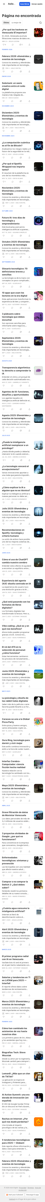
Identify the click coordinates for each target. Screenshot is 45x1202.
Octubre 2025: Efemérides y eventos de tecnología (16, 243)
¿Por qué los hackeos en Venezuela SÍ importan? (14, 31)
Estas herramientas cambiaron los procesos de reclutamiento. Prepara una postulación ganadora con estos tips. (15, 657)
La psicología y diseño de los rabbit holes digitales (15, 699)
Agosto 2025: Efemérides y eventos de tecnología (16, 417)
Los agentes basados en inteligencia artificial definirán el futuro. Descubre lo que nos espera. (16, 399)
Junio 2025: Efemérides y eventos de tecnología (15, 672)
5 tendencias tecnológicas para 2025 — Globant (16, 1141)
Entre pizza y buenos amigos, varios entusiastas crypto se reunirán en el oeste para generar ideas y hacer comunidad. (16, 726)
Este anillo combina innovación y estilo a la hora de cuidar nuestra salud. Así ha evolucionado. (16, 747)
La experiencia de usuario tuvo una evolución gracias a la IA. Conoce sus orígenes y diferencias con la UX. (15, 588)
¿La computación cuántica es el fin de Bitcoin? (16, 144)
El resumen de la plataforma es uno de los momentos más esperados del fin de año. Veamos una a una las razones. (16, 174)
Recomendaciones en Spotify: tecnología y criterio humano (13, 533)
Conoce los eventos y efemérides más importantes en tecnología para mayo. (16, 792)
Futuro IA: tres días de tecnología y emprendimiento (13, 220)
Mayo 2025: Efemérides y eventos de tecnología (15, 787)
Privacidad (22, 1188)
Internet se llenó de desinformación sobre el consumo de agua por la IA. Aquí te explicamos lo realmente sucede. (16, 915)
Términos (30, 1188)
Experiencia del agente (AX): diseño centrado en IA (16, 582)
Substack (12, 1199)
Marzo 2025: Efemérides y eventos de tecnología (16, 1003)
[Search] (40, 22)
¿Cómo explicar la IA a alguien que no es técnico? (16, 489)
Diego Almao (13, 98)
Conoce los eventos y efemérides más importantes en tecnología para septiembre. (16, 348)
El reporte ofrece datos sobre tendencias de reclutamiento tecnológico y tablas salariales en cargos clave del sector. (16, 987)
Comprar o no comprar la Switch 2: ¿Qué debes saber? (15, 884)
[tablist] (12, 22)
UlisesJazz (17, 283)
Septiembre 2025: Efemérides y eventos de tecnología (15, 341)
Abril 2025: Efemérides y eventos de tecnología (15, 931)
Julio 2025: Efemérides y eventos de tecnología (15, 510)
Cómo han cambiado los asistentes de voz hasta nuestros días (14, 1031)
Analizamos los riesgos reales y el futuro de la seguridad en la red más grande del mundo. (16, 150)
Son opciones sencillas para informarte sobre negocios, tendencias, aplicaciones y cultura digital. (16, 324)
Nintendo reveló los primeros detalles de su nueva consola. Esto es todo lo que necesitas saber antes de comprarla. (14, 892)
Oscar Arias (17, 848)
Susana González (20, 232)
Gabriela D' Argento (21, 382)
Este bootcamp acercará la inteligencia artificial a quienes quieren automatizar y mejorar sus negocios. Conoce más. (15, 228)
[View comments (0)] (12, 44)
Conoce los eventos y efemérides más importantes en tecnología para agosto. (16, 422)
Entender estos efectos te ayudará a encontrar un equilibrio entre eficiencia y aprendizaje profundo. (16, 567)
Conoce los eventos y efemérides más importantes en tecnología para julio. (16, 516)
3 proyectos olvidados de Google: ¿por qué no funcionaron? (15, 836)
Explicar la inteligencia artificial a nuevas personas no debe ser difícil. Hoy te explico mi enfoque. (16, 494)
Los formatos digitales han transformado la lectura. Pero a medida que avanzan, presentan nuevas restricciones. (16, 612)
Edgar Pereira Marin (20, 776)
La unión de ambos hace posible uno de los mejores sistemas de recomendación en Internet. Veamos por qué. (16, 540)
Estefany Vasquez (20, 304)
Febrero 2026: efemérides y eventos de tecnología (16, 57)
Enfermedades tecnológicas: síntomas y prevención (15, 860)
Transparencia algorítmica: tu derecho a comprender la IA (16, 370)
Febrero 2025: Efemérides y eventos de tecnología (16, 1162)
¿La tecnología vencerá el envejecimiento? (15, 468)
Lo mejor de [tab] (16, 22)
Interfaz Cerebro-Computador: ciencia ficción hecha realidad (13, 764)
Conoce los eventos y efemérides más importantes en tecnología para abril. (16, 936)
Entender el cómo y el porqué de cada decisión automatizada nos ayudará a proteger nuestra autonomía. (16, 378)
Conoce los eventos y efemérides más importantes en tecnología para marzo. (16, 1008)
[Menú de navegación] (4, 3)
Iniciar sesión (37, 4)
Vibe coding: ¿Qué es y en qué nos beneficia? (15, 627)
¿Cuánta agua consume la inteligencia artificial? (15, 909)
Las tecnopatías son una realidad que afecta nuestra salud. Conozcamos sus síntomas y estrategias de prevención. (16, 868)
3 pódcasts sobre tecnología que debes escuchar (13, 317)
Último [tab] (6, 22)
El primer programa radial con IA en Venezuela (15, 957)
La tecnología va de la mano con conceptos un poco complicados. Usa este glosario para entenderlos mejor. (16, 279)
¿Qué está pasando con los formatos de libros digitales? (16, 605)
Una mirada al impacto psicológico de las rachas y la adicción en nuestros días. (14, 1126)
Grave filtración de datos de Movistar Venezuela (15, 814)
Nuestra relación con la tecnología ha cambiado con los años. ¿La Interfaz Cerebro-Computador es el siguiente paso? (15, 771)
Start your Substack (15, 1195)
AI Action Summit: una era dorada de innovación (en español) (16, 1097)
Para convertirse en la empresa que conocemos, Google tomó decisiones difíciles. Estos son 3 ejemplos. (15, 843)
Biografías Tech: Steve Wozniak (14, 1054)
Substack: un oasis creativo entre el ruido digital (13, 86)
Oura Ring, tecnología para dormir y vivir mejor (16, 741)
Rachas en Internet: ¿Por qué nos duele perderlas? (15, 1120)
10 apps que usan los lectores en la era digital (14, 294)
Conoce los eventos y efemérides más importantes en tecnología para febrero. (16, 63)
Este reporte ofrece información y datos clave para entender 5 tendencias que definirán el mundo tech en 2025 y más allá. (16, 1147)
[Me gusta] (3, 71)
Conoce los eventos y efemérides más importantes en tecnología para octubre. (16, 249)
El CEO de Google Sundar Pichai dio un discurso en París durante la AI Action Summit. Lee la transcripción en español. (16, 1105)
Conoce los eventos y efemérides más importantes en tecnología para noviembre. (16, 198)
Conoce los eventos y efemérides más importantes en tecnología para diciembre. (16, 123)
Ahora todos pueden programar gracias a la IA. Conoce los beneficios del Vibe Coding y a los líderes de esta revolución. (16, 633)
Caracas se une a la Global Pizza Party (16, 720)
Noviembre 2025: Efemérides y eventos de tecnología (15, 191)
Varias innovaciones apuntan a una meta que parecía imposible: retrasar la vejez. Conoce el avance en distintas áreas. (16, 473)
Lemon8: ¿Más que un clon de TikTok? (16, 1075)
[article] (22, 37)
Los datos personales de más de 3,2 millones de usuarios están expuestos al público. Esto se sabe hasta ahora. (16, 819)
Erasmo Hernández (19, 499)
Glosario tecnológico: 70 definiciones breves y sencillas (15, 271)
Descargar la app (32, 1195)
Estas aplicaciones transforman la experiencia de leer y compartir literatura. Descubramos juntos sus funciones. (16, 300)
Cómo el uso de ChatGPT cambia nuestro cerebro (15, 561)
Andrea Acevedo (19, 457)
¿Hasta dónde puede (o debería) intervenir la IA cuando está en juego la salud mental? (16, 452)
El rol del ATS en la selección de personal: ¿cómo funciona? (14, 650)
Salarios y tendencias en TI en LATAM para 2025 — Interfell (16, 980)
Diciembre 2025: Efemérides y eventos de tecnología (15, 115)
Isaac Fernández (19, 592)
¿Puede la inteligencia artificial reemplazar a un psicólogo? (15, 445)
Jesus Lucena (14, 41)
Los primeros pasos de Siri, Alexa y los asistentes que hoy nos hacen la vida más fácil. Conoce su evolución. (16, 1038)
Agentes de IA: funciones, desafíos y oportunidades (15, 393)
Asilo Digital (16, 68)
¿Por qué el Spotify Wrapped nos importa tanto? (13, 166)
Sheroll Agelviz (18, 1043)
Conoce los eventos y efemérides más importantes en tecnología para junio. (16, 678)
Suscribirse (24, 4)
